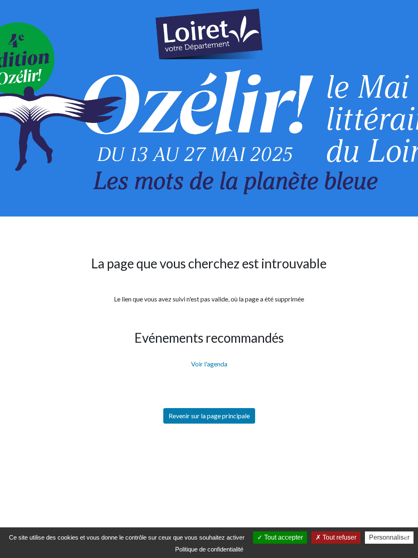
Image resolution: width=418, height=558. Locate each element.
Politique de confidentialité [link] (209, 549)
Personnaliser (389, 537)
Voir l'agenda (209, 364)
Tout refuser (338, 537)
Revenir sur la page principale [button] (209, 416)
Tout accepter (282, 537)
